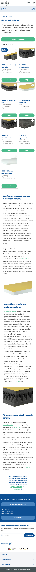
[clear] (30, 8)
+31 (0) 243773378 (8, 511)
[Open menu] (2, 3)
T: (1, 511)
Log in (28, 3)
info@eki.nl (5, 509)
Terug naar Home (7, 16)
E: (1, 509)
